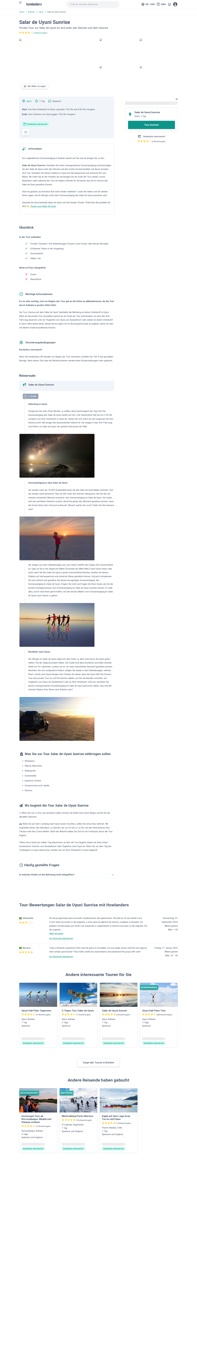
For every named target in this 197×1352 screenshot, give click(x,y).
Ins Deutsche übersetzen (61, 938)
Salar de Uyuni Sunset (114, 1010)
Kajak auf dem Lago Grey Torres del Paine (116, 1118)
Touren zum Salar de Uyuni (43, 206)
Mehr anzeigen (56, 933)
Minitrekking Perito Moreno (77, 1116)
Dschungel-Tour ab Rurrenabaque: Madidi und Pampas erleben (36, 1119)
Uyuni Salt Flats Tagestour (36, 1010)
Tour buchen (151, 124)
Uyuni (28, 101)
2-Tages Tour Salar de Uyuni (78, 1010)
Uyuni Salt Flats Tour (154, 1010)
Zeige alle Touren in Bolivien (98, 1062)
